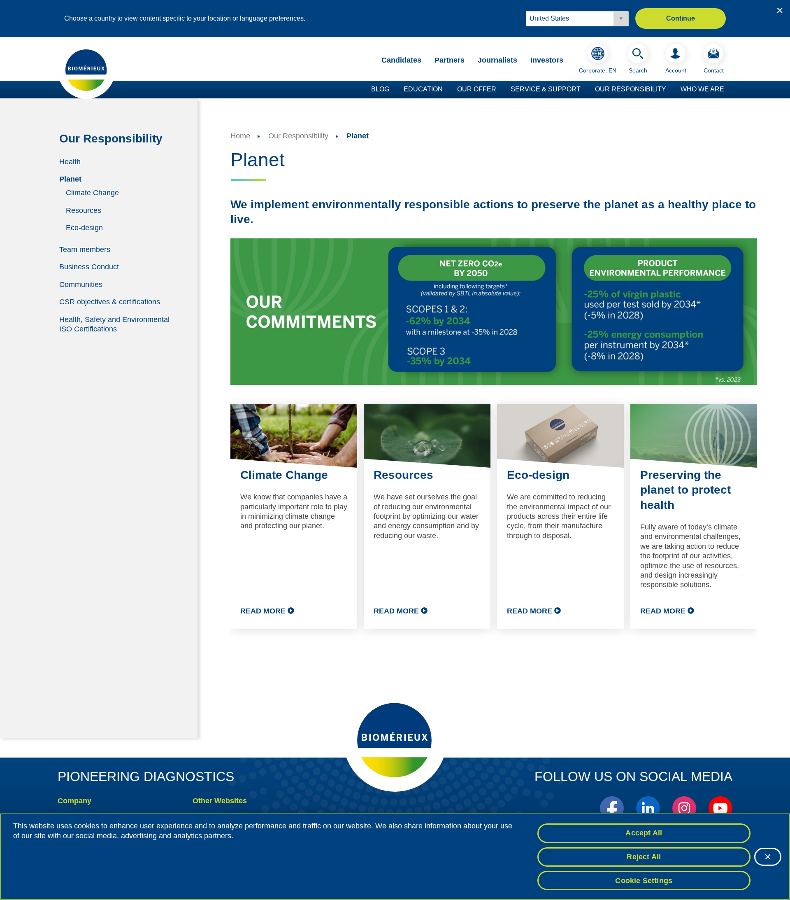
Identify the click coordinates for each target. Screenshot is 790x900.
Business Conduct (89, 267)
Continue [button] (680, 18)
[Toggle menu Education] (447, 89)
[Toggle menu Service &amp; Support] (585, 89)
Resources (83, 210)
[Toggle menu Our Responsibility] (670, 89)
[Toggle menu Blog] (393, 89)
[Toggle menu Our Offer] (500, 89)
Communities (80, 284)
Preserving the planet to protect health (685, 490)
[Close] (767, 857)
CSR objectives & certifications (109, 302)
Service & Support (546, 89)
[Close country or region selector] (779, 10)
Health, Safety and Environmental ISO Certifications (114, 324)
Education (423, 89)
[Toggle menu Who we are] (728, 89)
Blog (380, 89)
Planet (70, 179)
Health (70, 161)
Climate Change (92, 193)
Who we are (702, 89)
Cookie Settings (643, 880)
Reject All (644, 857)
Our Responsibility (630, 89)
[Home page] (86, 69)
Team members (84, 249)
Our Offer (476, 89)
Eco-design (84, 228)
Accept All (643, 833)
